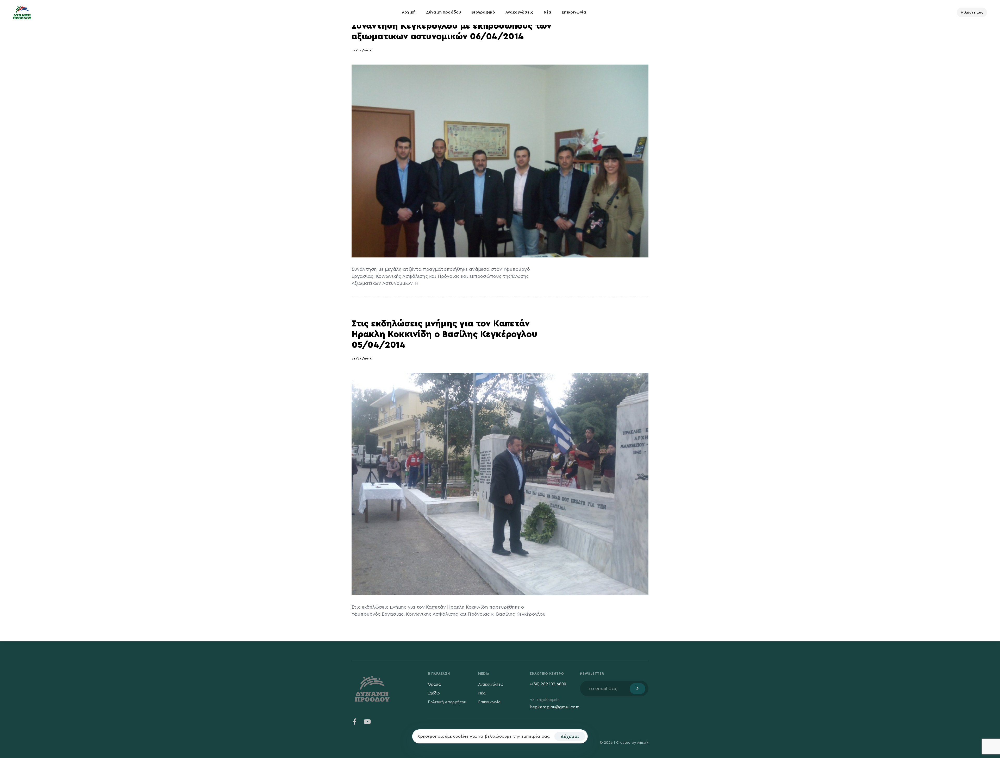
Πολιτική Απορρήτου (447, 702)
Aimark (642, 742)
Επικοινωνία (574, 12)
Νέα (547, 12)
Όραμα (434, 684)
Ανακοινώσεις (519, 12)
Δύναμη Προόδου (443, 12)
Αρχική (409, 12)
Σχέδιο (434, 693)
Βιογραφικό (483, 12)
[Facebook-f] (355, 721)
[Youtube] (367, 721)
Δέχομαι (569, 736)
